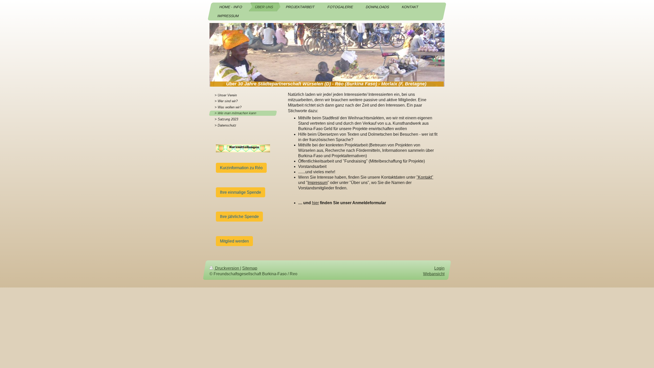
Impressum (318, 182)
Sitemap (249, 268)
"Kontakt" (424, 177)
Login (439, 268)
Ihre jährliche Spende (239, 216)
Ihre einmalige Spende (240, 192)
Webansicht (434, 274)
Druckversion (227, 268)
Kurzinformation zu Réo (241, 168)
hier (315, 203)
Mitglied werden (234, 241)
